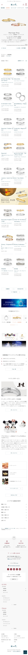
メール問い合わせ (15, 553)
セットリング (13, 7)
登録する (14, 579)
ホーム (2, 528)
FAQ (15, 641)
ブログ (2, 641)
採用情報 (15, 639)
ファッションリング (6, 623)
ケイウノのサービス (14, 488)
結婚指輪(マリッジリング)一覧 (10, 528)
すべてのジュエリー (6, 621)
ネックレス (5, 625)
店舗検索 (8, 288)
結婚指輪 (8, 7)
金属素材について (21, 60)
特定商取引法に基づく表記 (6, 639)
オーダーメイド (21, 7)
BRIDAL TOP (14, 495)
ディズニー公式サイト (17, 651)
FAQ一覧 (14, 369)
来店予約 (21, 543)
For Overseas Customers (15, 565)
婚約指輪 (3, 7)
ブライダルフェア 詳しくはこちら (13, 1)
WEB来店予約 (20, 288)
